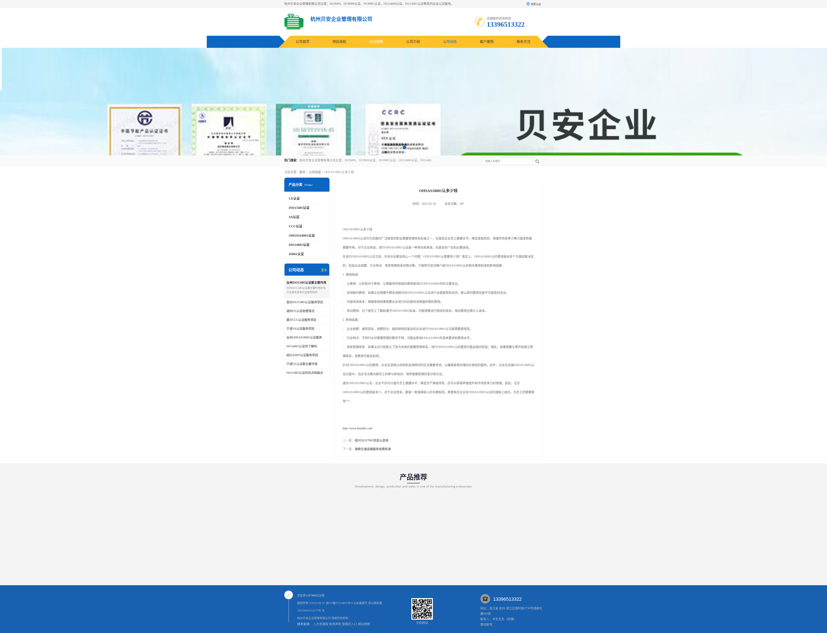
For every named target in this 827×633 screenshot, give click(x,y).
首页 (302, 172)
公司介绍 (413, 41)
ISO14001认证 (299, 245)
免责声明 (335, 624)
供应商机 (339, 41)
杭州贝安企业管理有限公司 (314, 618)
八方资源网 (320, 624)
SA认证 (294, 217)
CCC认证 (295, 226)
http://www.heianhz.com (357, 428)
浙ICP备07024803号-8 (339, 603)
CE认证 (294, 198)
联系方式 (523, 41)
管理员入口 (349, 624)
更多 (324, 270)
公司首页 (302, 41)
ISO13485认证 (299, 207)
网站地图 (364, 624)
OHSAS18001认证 (302, 235)
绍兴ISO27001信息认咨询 (371, 440)
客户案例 (487, 41)
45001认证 (296, 254)
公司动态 (450, 41)
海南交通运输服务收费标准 (373, 449)
